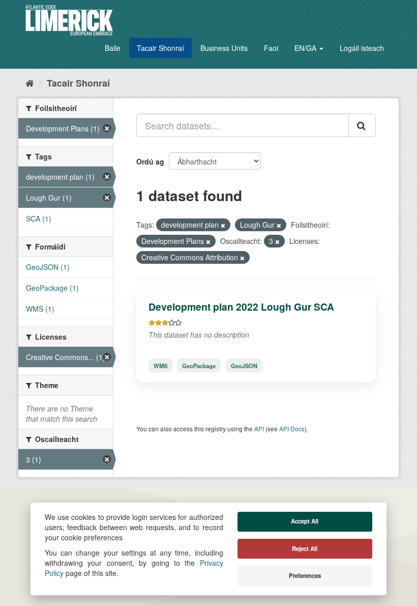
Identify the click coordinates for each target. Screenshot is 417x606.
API (259, 428)
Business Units (224, 48)
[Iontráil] (362, 125)
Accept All (304, 521)
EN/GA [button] (306, 48)
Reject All (304, 548)
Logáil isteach (362, 48)
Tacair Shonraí (160, 48)
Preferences (305, 575)
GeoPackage (199, 365)
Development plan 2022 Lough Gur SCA (241, 306)
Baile (113, 48)
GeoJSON (244, 365)
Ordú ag (150, 161)
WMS (160, 365)
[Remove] (223, 225)
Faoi (271, 48)
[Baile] (29, 82)
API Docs (292, 428)
